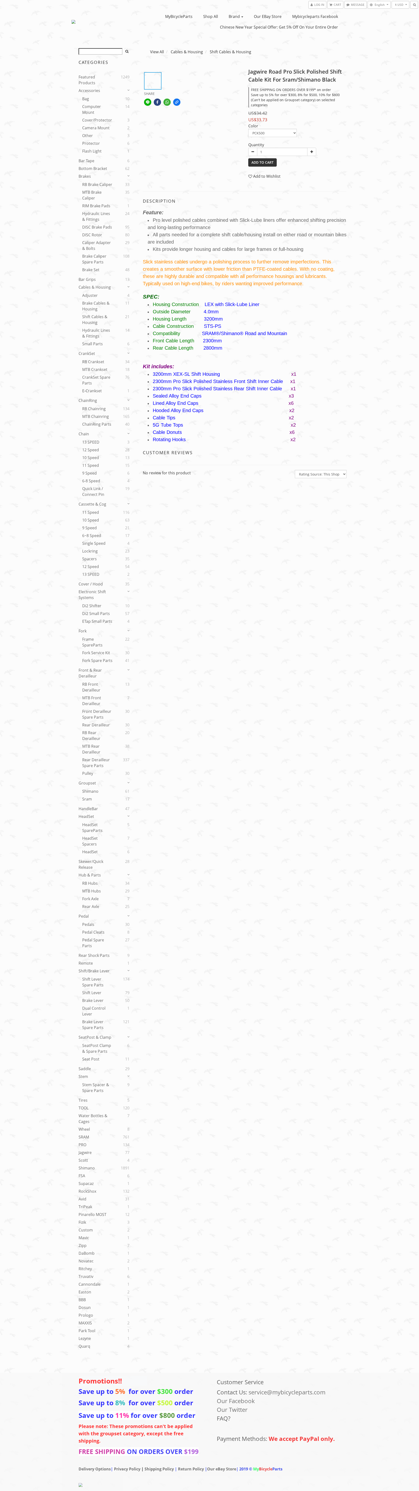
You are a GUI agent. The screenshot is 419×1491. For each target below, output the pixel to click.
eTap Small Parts (97, 621)
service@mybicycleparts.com (287, 1392)
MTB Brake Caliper (92, 195)
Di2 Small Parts (96, 613)
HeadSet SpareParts (92, 827)
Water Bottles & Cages (93, 1118)
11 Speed (90, 465)
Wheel (84, 1129)
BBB (82, 1299)
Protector (91, 143)
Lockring (90, 551)
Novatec (86, 1261)
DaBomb (87, 1253)
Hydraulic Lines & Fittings (96, 216)
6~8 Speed (91, 535)
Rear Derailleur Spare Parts (96, 762)
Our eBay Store (268, 16)
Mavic (84, 1237)
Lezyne (85, 1338)
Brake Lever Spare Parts (93, 1024)
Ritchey (85, 1268)
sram (87, 799)
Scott (83, 1160)
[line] (147, 102)
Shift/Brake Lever (94, 971)
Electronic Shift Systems (92, 594)
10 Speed (90, 457)
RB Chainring (94, 408)
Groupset (87, 783)
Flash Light (92, 151)
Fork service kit (96, 652)
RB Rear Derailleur (91, 735)
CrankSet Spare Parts (96, 380)
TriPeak (85, 1206)
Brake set (90, 269)
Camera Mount (96, 128)
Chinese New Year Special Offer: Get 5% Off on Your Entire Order (279, 27)
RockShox (87, 1191)
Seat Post (90, 1059)
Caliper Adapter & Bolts (96, 245)
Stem (83, 1076)
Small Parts (92, 343)
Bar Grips (87, 279)
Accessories (89, 90)
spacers (89, 558)
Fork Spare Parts (97, 660)
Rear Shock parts (94, 955)
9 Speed (89, 473)
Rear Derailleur (96, 725)
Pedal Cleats (93, 932)
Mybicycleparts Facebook (315, 16)
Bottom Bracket (93, 168)
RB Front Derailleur (91, 687)
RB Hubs (90, 883)
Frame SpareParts (92, 642)
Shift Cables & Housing (94, 319)
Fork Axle (90, 898)
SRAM (84, 1137)
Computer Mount (91, 109)
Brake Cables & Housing (96, 306)
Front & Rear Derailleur (90, 673)
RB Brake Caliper (97, 184)
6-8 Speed (91, 481)
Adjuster (90, 295)
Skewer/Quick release (91, 864)
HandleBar (88, 808)
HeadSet (86, 816)
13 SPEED (90, 442)
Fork (83, 631)
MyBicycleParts (179, 16)
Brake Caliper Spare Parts (94, 259)
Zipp (83, 1245)
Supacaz (86, 1183)
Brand (235, 16)
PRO (82, 1144)
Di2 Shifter (91, 605)
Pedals (88, 924)
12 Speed (90, 450)
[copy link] (176, 102)
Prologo (86, 1315)
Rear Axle (90, 906)
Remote (86, 963)
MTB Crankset (94, 369)
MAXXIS (85, 1323)
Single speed (93, 543)
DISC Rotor (92, 235)
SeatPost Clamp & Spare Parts (96, 1048)
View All (157, 51)
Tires (83, 1100)
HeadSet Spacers (90, 841)
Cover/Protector (97, 120)
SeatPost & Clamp (95, 1037)
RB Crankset (93, 361)
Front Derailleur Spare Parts (96, 714)
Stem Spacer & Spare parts (95, 1087)
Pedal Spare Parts (93, 942)
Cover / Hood (91, 584)
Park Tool (87, 1330)
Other (87, 135)
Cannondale (90, 1284)
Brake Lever (93, 1000)
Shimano (90, 791)
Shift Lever (91, 992)
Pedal (84, 916)
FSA (82, 1175)
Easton (85, 1292)
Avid (82, 1199)
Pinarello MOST (92, 1214)
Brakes (85, 176)
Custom (86, 1230)
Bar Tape (86, 160)
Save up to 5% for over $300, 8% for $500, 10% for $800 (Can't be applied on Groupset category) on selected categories (295, 99)
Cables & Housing (95, 287)
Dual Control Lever (93, 1011)
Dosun (85, 1307)
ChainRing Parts (96, 424)
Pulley (87, 773)
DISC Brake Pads (97, 227)
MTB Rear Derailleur (91, 749)
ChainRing (88, 400)
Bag (85, 98)
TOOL (84, 1108)
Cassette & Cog (92, 504)
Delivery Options (95, 1469)
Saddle (85, 1068)
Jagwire (85, 1152)
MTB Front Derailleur (91, 700)
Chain (84, 434)
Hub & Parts (90, 875)
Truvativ (86, 1276)
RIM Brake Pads (96, 205)
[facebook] (157, 102)
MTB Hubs (91, 891)
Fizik (82, 1222)
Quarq (84, 1346)
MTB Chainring (95, 416)
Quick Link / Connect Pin (93, 491)
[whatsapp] (167, 102)
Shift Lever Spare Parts (93, 982)
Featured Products (87, 79)
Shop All (210, 16)
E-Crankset (92, 390)
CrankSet (87, 353)
